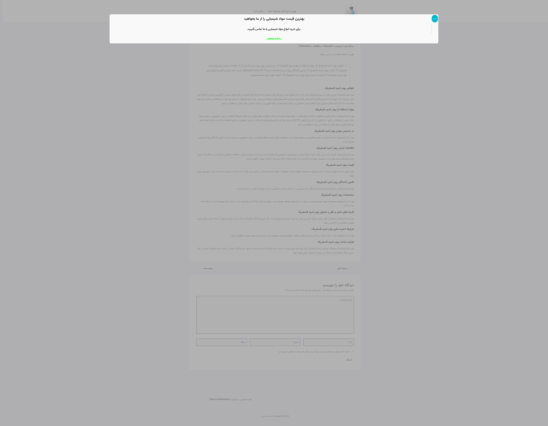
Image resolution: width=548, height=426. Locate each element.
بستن (435, 18)
